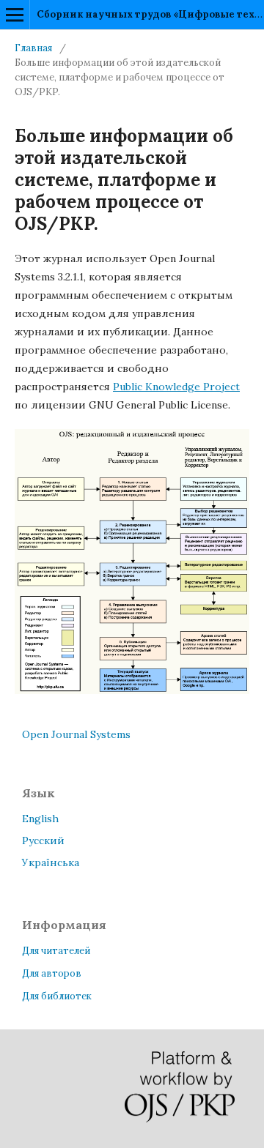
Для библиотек (57, 996)
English (40, 818)
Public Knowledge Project (176, 386)
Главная (33, 48)
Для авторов (51, 973)
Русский (43, 840)
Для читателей (56, 950)
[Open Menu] (14, 14)
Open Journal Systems (76, 734)
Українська (50, 862)
